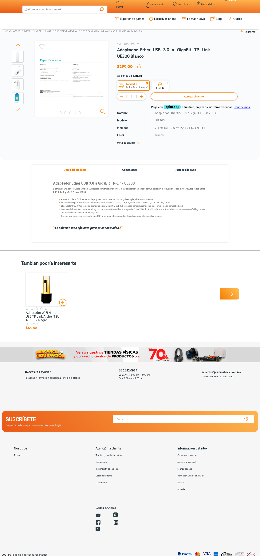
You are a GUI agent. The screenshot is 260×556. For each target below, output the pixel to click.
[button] (17, 45)
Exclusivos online (165, 18)
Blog (219, 18)
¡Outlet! (237, 18)
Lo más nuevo (196, 18)
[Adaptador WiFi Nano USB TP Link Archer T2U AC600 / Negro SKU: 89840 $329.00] (46, 289)
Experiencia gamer (132, 18)
